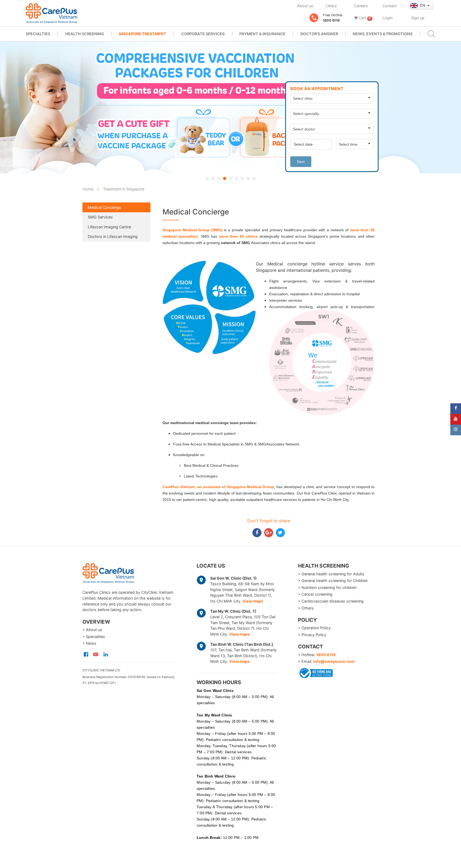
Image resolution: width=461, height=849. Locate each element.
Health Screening (84, 33)
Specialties (38, 33)
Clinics (331, 5)
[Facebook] (455, 408)
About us (305, 5)
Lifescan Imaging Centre (109, 227)
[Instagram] (455, 430)
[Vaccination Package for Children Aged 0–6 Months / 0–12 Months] (230, 107)
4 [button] (224, 178)
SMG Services (100, 217)
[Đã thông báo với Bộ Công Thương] (315, 672)
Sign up (417, 17)
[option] (230, 107)
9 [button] (254, 178)
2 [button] (212, 178)
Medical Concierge (104, 207)
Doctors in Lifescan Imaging (113, 236)
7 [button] (242, 178)
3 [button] (218, 178)
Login (387, 17)
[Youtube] (455, 419)
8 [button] (248, 178)
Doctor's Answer (319, 33)
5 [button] (230, 178)
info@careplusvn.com (334, 661)
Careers (361, 5)
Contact (390, 5)
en (423, 5)
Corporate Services (203, 33)
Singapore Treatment (142, 33)
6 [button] (236, 178)
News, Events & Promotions (382, 33)
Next (301, 162)
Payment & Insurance (262, 33)
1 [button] (207, 178)
